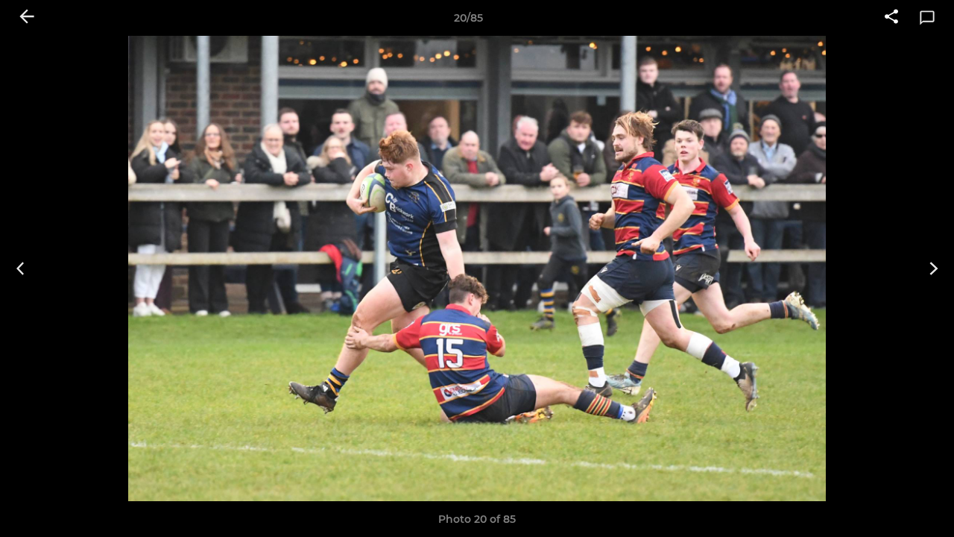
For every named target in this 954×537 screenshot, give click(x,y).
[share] (891, 17)
